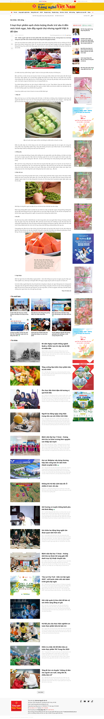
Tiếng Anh (75, 1)
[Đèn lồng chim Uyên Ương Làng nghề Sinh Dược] (76, 70)
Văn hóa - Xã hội (64, 12)
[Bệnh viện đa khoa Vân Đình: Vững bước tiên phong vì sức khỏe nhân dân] (61, 304)
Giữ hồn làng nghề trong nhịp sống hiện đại (33, 15)
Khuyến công (47, 12)
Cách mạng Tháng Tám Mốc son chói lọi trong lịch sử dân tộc (87, 59)
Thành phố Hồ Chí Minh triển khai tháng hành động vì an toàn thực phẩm (39, 334)
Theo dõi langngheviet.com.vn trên (57, 35)
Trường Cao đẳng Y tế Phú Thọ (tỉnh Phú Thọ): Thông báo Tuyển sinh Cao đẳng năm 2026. (19, 334)
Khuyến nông (55, 12)
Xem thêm (40, 692)
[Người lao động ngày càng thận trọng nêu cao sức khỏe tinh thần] (25, 422)
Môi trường (72, 12)
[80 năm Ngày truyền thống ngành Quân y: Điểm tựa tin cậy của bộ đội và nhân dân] (25, 352)
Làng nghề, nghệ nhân (24, 12)
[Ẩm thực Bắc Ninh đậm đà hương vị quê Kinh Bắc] (25, 399)
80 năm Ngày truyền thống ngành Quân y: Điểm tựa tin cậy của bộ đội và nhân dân (56, 346)
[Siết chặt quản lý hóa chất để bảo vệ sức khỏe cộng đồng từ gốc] (25, 609)
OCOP (41, 12)
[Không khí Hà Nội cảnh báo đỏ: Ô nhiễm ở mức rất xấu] (25, 492)
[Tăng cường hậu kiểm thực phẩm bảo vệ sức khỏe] (25, 376)
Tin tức (15, 12)
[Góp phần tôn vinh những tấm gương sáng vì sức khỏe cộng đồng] (40, 304)
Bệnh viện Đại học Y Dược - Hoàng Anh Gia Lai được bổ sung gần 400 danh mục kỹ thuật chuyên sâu (55, 555)
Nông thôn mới (34, 12)
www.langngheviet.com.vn (70, 711)
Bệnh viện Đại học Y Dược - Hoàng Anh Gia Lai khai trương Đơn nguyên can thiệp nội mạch (56, 439)
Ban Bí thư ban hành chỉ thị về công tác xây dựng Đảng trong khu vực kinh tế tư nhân (87, 50)
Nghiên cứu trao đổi (81, 12)
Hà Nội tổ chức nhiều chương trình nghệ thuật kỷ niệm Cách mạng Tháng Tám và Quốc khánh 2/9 (87, 41)
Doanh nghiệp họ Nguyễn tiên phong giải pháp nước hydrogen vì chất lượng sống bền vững (61, 334)
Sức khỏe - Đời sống (17, 20)
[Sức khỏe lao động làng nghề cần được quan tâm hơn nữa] (25, 539)
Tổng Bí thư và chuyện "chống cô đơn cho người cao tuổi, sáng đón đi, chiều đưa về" (56, 672)
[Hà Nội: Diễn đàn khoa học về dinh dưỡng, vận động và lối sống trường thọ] (19, 304)
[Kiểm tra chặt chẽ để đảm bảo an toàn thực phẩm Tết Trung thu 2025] (25, 655)
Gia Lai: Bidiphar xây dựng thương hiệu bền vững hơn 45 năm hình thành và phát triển (55, 462)
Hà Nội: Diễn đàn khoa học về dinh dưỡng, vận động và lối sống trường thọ (19, 314)
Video (89, 12)
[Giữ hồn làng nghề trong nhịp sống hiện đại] (76, 31)
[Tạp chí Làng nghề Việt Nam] (16, 705)
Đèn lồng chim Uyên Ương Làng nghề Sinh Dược (87, 68)
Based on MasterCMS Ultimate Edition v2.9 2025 (21, 717)
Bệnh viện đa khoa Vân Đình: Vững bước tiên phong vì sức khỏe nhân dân (61, 313)
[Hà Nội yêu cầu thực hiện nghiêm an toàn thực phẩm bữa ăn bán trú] (25, 632)
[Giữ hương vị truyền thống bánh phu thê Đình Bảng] (25, 515)
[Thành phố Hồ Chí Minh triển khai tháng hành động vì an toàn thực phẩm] (40, 324)
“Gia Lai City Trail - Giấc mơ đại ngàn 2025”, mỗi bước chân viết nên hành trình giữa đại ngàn (56, 579)
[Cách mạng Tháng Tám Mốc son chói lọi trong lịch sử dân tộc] (76, 60)
